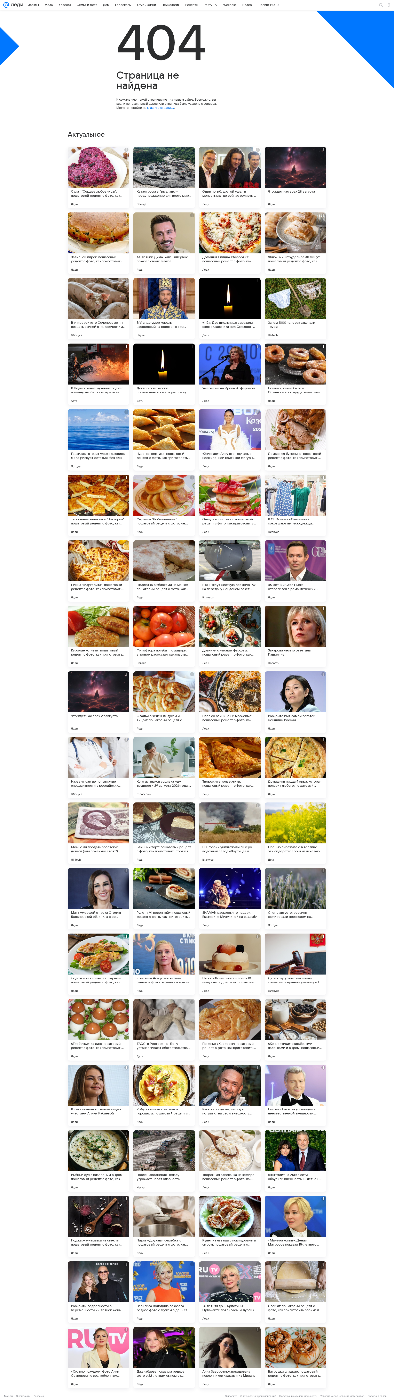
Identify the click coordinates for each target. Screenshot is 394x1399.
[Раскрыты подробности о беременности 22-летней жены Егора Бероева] (98, 1292)
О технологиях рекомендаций (258, 1396)
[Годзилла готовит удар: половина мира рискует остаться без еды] (98, 440)
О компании (23, 1396)
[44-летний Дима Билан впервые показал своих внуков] (164, 243)
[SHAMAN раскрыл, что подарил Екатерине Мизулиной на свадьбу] (230, 898)
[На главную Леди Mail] (16, 5)
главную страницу (160, 108)
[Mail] (6, 5)
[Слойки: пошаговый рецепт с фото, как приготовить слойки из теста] (295, 1292)
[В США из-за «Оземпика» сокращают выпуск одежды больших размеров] (295, 505)
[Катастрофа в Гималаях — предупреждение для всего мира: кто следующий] (164, 177)
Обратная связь (377, 1396)
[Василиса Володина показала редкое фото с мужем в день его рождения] (164, 1292)
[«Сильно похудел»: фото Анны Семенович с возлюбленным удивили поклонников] (98, 1357)
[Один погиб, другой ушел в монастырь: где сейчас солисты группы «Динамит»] (230, 177)
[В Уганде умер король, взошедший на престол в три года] (164, 308)
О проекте (231, 1396)
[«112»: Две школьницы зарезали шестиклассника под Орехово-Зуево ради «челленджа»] (230, 308)
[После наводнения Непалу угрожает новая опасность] (164, 1161)
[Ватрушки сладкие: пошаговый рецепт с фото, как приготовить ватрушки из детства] (295, 1357)
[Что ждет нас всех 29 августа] (98, 702)
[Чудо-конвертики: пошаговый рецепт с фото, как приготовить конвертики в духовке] (164, 440)
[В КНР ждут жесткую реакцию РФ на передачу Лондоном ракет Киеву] (230, 571)
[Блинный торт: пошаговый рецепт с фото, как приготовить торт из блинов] (164, 833)
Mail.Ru (8, 1396)
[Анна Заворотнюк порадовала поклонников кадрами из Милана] (230, 1357)
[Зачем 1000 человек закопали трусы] (295, 308)
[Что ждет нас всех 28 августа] (295, 177)
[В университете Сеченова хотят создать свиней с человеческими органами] (98, 308)
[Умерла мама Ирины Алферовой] (230, 374)
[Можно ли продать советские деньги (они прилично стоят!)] (98, 833)
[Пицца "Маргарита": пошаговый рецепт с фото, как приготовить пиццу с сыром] (98, 571)
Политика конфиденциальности (298, 1396)
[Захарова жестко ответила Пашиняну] (295, 636)
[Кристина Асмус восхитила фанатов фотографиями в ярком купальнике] (164, 964)
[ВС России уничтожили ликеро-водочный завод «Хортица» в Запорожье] (230, 833)
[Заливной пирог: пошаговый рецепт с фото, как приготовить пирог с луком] (98, 243)
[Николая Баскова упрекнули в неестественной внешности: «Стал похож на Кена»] (295, 1095)
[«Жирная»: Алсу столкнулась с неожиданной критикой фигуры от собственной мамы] (230, 440)
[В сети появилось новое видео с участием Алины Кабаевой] (98, 1095)
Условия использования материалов (342, 1396)
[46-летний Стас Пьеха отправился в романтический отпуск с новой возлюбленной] (295, 571)
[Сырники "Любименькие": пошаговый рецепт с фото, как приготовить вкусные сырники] (164, 505)
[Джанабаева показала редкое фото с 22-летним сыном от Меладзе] (164, 1357)
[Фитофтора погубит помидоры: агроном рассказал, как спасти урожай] (164, 636)
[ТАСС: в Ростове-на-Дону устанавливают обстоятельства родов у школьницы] (164, 1030)
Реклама (38, 1396)
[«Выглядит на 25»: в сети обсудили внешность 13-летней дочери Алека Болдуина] (295, 1161)
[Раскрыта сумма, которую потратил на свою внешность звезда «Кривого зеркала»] (230, 1095)
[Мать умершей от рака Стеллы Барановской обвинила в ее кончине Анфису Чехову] (98, 898)
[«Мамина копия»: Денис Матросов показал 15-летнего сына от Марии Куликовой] (295, 1226)
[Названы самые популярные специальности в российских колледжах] (98, 767)
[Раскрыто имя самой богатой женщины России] (295, 702)
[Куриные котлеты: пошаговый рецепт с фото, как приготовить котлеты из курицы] (98, 636)
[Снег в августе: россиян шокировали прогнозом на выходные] (295, 898)
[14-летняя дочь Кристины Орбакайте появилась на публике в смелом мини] (230, 1292)
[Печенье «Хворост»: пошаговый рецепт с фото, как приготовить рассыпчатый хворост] (230, 1030)
